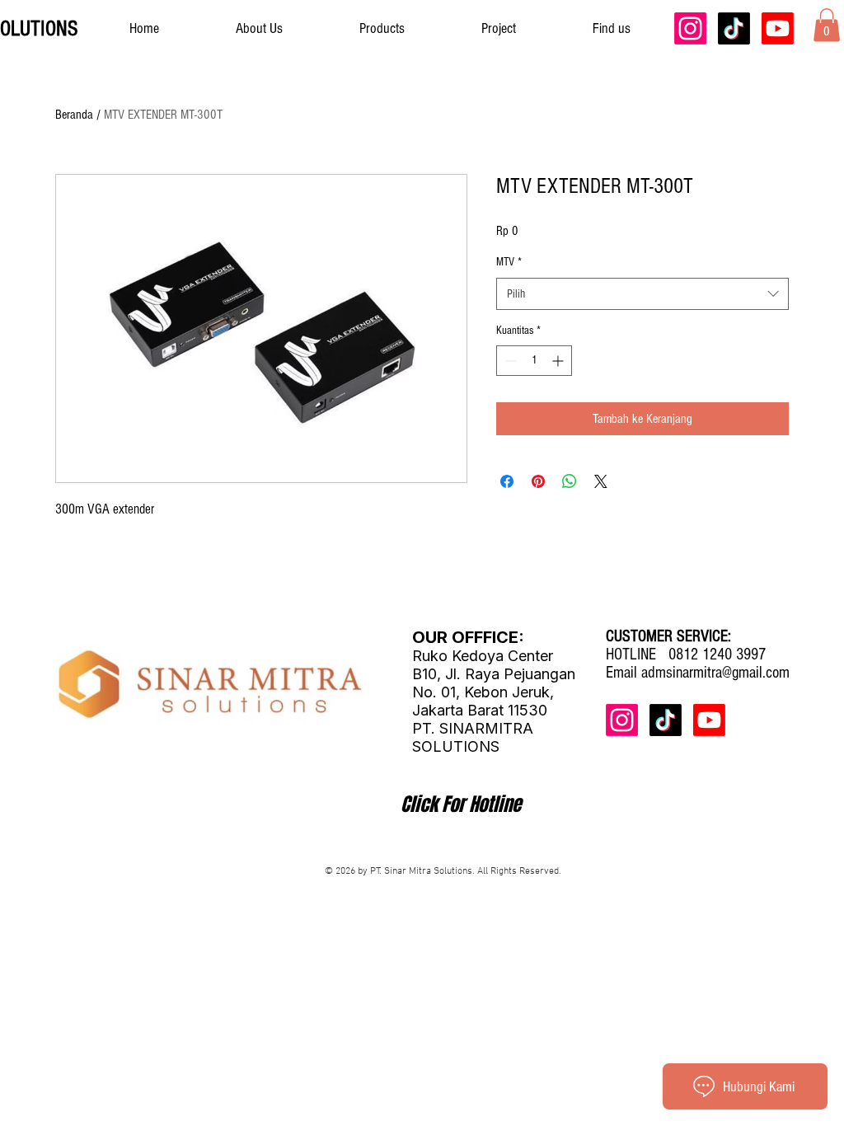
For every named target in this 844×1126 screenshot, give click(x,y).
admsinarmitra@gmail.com (715, 673)
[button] (827, 25)
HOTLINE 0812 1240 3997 (686, 654)
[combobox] (642, 294)
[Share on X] (601, 481)
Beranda (74, 114)
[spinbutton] (534, 360)
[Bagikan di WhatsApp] (569, 481)
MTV (509, 262)
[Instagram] (690, 28)
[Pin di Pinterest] (538, 481)
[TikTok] (734, 28)
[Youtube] (778, 28)
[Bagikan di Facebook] (507, 481)
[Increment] (559, 360)
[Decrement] (509, 360)
